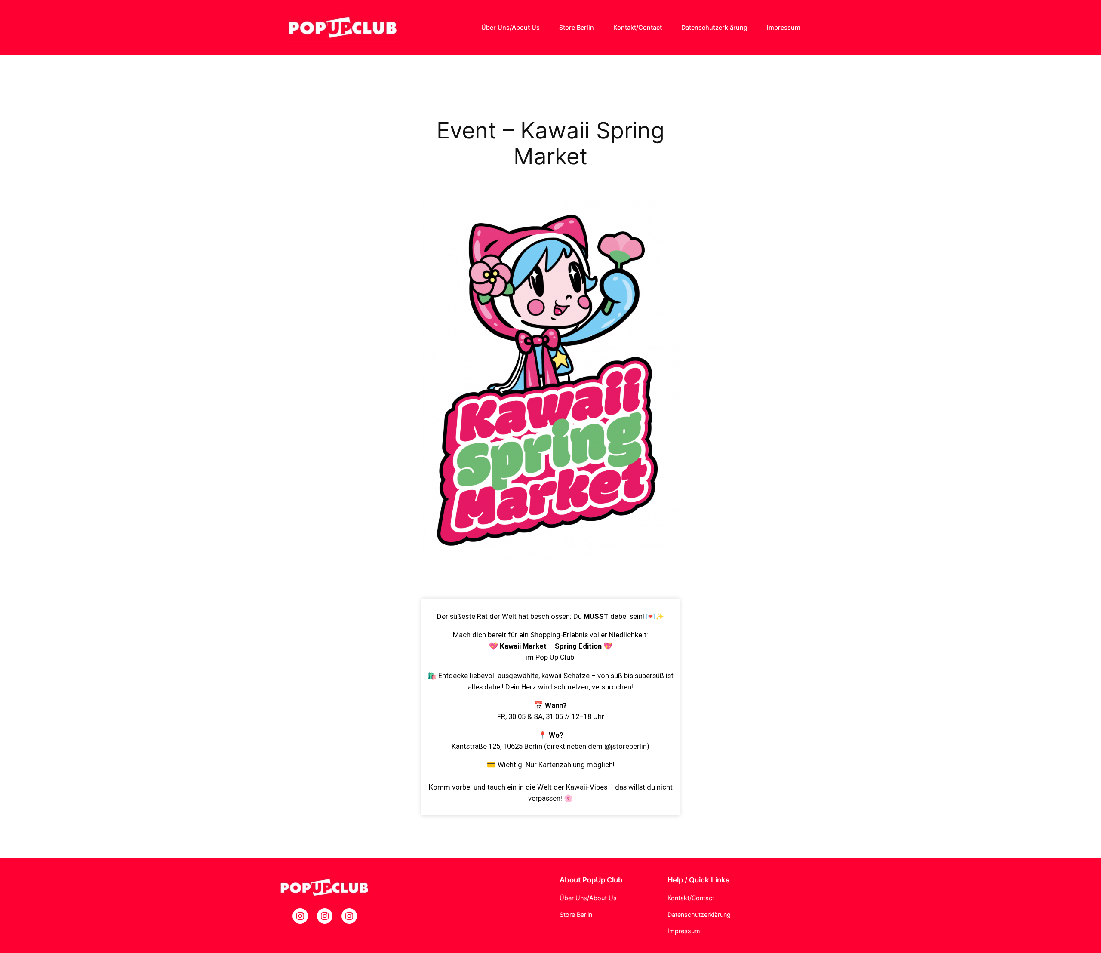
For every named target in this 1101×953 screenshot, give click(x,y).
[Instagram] (300, 916)
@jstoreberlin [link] (625, 746)
